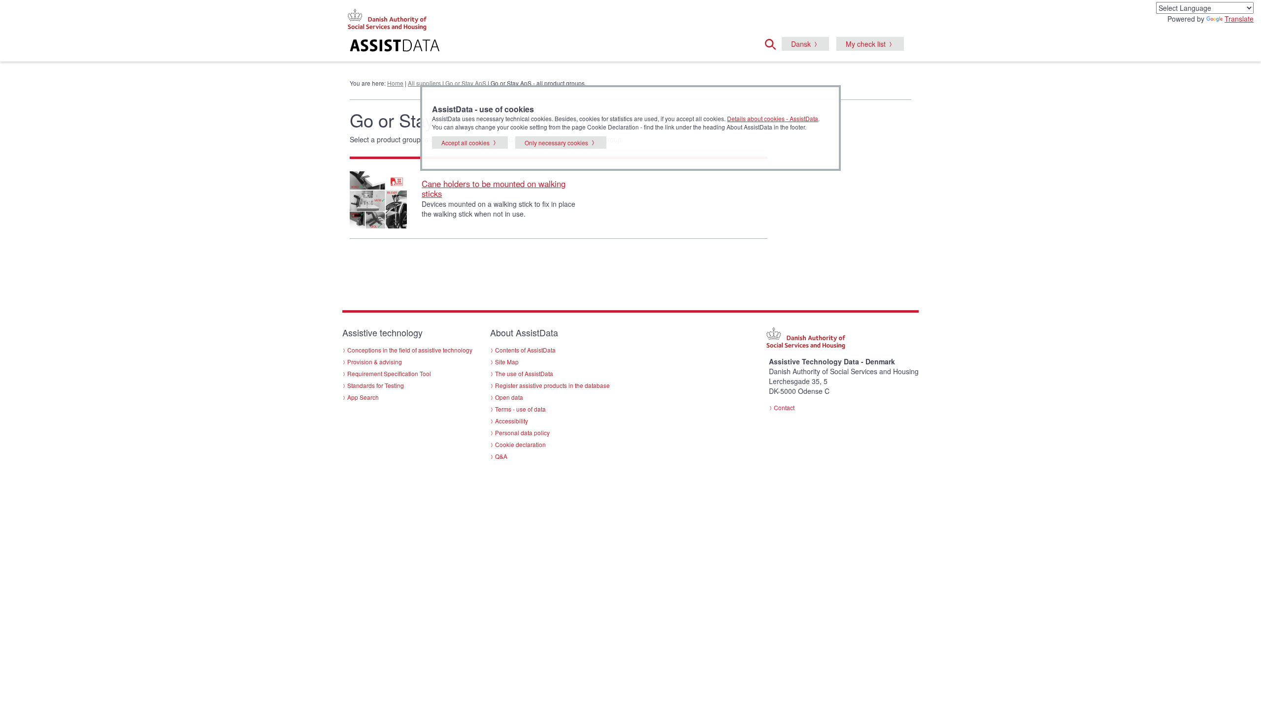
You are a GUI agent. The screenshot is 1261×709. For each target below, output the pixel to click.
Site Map (507, 361)
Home (395, 83)
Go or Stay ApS (465, 83)
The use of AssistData (524, 373)
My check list (866, 44)
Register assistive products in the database (552, 385)
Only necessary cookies (556, 142)
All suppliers (424, 83)
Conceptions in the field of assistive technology (409, 350)
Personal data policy (522, 432)
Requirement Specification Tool (389, 373)
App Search (363, 397)
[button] (773, 43)
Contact (784, 407)
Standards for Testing (375, 385)
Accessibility (511, 421)
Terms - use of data (520, 409)
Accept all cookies (465, 142)
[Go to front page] (510, 46)
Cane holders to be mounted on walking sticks (493, 188)
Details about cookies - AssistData (772, 118)
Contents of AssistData (525, 350)
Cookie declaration (520, 444)
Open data (509, 397)
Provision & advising (374, 361)
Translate (1239, 19)
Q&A (501, 456)
